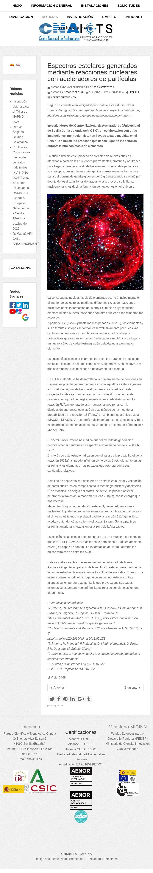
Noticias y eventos (103, 87)
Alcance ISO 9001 (81, 739)
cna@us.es (34, 759)
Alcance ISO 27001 (81, 744)
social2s (60, 706)
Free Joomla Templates (102, 858)
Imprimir (134, 92)
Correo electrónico (63, 97)
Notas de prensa (73, 92)
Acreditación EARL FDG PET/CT (81, 764)
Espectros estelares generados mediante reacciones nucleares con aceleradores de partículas (92, 72)
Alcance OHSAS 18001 (81, 749)
